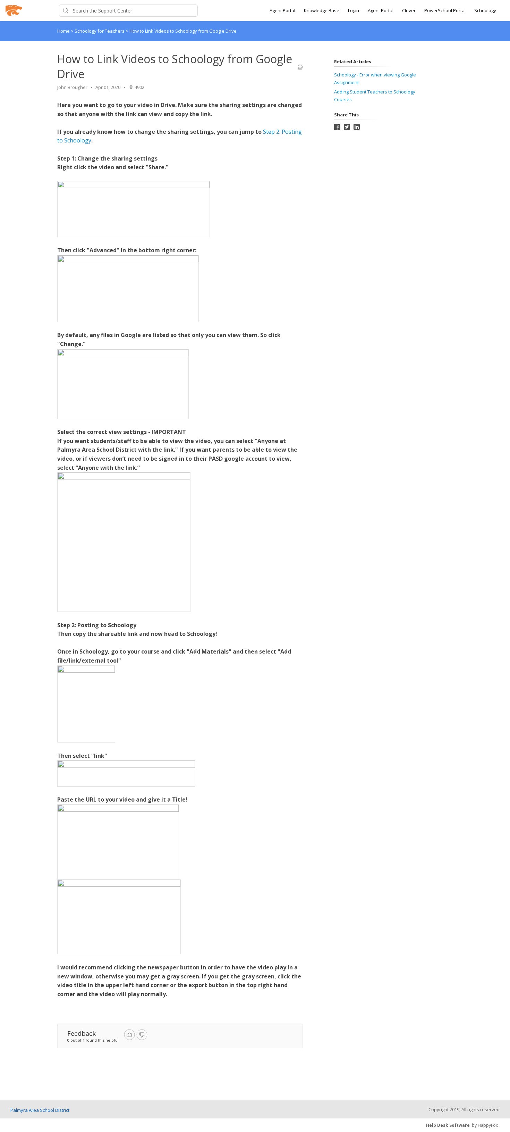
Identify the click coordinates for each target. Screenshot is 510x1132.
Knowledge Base (321, 10)
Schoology (485, 10)
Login (353, 10)
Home (63, 31)
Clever (409, 10)
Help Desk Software (448, 1125)
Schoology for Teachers (100, 31)
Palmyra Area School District (39, 1110)
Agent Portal (282, 10)
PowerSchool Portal (445, 10)
